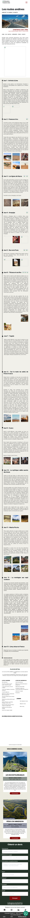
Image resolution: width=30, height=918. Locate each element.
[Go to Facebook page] (5, 910)
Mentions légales (22, 916)
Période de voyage (7, 855)
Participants (5, 848)
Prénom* (4, 878)
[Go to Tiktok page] (25, 910)
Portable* (4, 884)
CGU (4, 916)
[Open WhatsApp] (25, 913)
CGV (11, 916)
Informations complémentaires (10, 861)
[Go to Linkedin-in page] (19, 910)
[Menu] (26, 2)
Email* (3, 890)
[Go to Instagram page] (12, 910)
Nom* (3, 871)
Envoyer (15, 898)
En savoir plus (15, 793)
